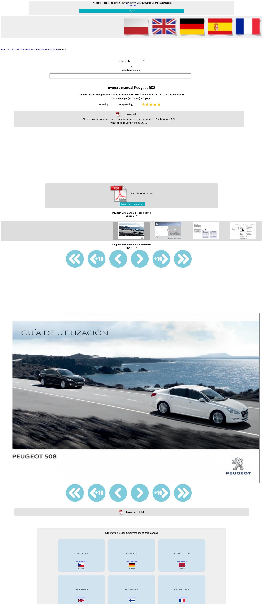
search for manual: (132, 70)
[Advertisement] (129, 155)
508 (22, 49)
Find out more (131, 5)
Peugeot (15, 49)
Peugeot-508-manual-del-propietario (42, 49)
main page (5, 49)
